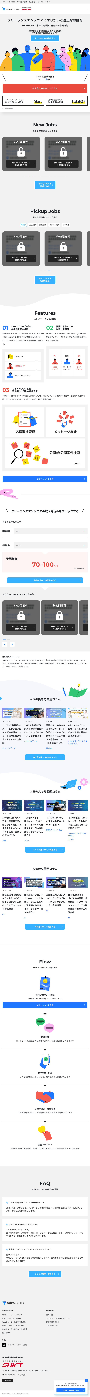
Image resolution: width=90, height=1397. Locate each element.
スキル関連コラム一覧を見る (45, 849)
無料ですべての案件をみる (45, 580)
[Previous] (4, 644)
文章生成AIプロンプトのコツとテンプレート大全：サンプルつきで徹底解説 (56, 880)
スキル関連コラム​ (52, 1325)
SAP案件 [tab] (66, 225)
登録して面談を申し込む (71, 1390)
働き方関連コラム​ (52, 1322)
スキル (27, 840)
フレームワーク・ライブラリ (77, 834)
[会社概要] (7, 1380)
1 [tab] (4, 639)
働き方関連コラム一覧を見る (45, 757)
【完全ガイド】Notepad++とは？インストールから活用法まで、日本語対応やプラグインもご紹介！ (34, 805)
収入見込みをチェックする (45, 88)
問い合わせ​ (6, 1332)
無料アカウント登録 (45, 479)
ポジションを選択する (45, 38)
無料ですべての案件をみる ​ (45, 185)
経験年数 (6, 545)
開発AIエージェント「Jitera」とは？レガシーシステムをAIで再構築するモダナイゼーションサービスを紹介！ (34, 882)
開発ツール (51, 830)
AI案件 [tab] (23, 225)
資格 (4, 840)
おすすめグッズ (8, 748)
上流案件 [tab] (32, 225)
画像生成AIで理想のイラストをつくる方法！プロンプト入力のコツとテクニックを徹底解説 (12, 881)
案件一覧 (49, 1315)
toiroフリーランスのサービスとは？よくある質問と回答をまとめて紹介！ (77, 711)
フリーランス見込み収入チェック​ (58, 1318)
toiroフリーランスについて (12, 1315)
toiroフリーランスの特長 (11, 1318)
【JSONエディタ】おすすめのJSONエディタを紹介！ (55, 803)
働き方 (49, 748)
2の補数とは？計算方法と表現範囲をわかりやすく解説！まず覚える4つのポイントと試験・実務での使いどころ (11, 805)
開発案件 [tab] (42, 225)
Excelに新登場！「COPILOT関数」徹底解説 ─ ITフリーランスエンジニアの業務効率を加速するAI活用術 (77, 882)
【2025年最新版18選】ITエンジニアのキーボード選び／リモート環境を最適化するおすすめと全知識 (11, 713)
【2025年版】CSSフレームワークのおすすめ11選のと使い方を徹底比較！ (77, 803)
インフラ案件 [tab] (54, 225)
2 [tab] (8, 639)
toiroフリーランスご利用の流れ (14, 1322)
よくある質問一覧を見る (45, 1274)
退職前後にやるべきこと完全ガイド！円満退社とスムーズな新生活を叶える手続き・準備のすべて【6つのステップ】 (56, 713)
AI (3, 914)
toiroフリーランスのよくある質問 (77, 742)
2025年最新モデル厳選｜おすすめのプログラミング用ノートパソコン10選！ (33, 712)
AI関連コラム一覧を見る (45, 926)
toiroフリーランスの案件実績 (13, 1325)
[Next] (12, 644)
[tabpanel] (21, 154)
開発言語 (6, 531)
